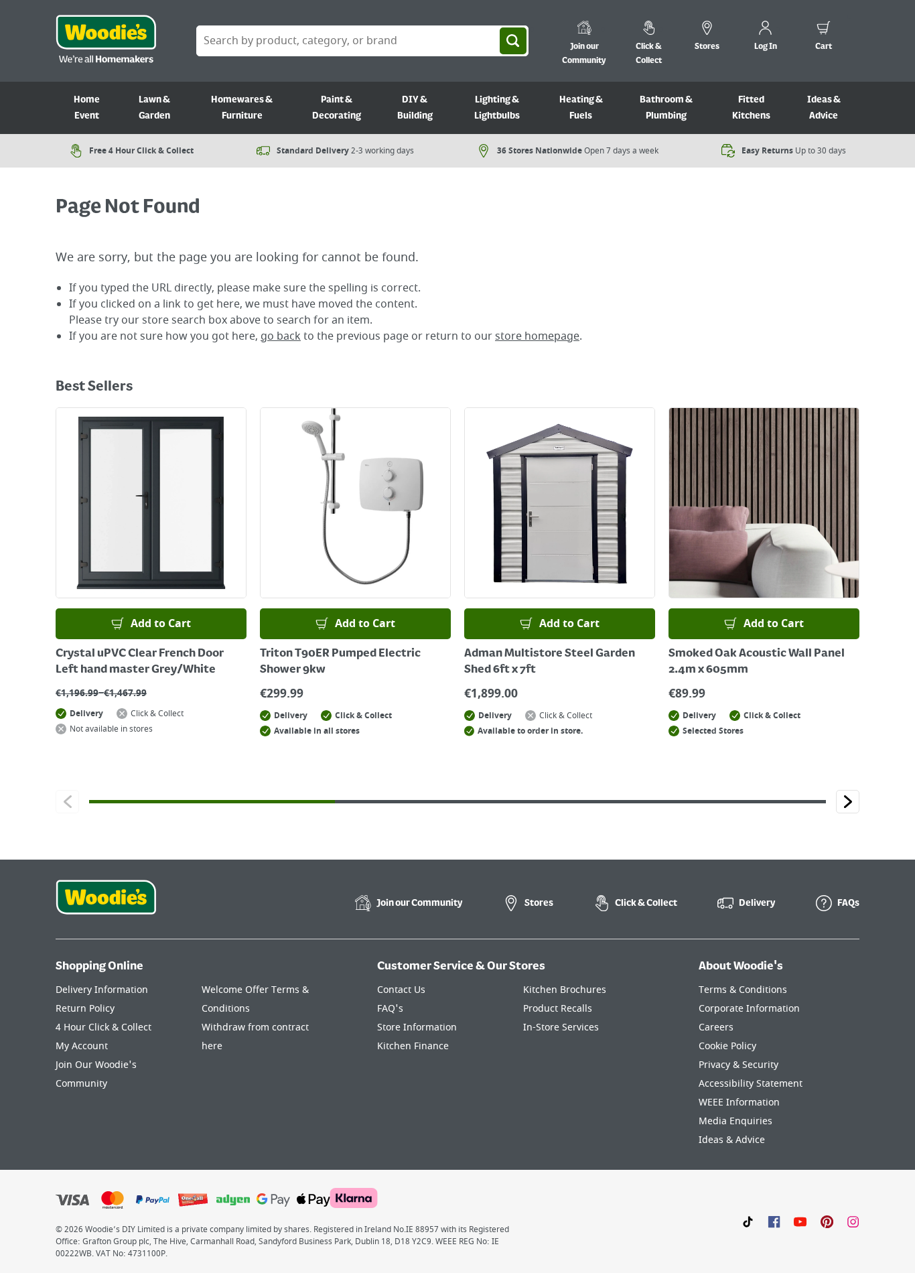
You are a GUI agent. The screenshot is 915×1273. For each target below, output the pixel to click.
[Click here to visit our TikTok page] (748, 1221)
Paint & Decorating (336, 107)
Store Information (417, 1027)
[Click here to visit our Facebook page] (774, 1221)
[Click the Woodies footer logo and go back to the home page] (106, 906)
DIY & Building (415, 107)
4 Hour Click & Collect (103, 1027)
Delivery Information (102, 990)
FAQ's (390, 1009)
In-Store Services (561, 1027)
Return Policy (85, 1009)
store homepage (537, 336)
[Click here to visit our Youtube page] (800, 1221)
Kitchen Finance (413, 1046)
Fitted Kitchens (751, 107)
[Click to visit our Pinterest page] (827, 1221)
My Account (82, 1046)
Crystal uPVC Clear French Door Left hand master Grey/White (140, 662)
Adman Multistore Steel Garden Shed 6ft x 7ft (549, 662)
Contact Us (401, 990)
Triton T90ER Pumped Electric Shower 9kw (340, 662)
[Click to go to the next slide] (847, 801)
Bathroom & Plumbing (666, 107)
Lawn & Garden (154, 107)
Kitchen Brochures (564, 990)
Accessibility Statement (750, 1084)
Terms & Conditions (743, 990)
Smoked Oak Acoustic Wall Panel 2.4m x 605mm (756, 662)
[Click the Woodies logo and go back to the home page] (106, 41)
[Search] (513, 40)
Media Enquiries (735, 1121)
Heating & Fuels (581, 107)
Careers (716, 1027)
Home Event (87, 107)
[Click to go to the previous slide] (67, 801)
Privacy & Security (738, 1065)
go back (281, 336)
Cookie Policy (727, 1046)
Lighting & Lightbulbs (497, 107)
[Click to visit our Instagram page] (853, 1221)
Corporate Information (749, 1009)
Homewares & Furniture (242, 107)
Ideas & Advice (824, 107)
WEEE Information (739, 1102)
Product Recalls (557, 1009)
